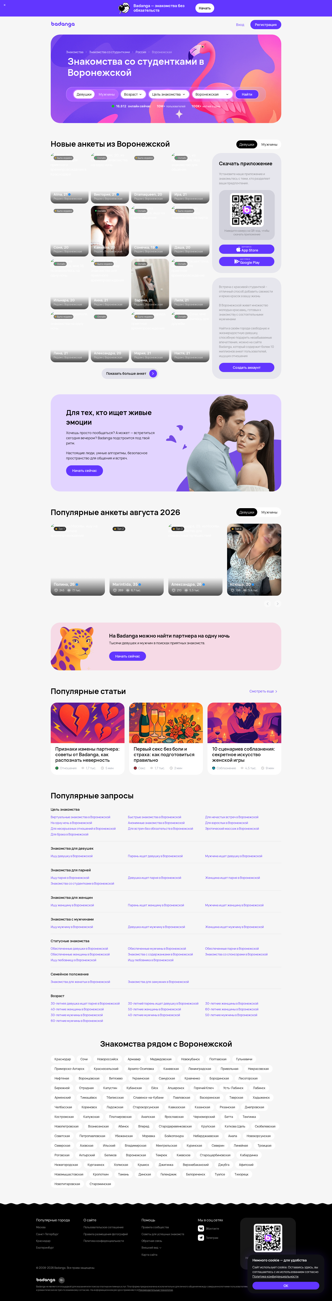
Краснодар (43, 1241)
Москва (41, 1227)
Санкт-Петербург (47, 1234)
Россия (141, 52)
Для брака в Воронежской (69, 834)
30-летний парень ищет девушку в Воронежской (163, 1003)
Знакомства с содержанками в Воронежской (160, 954)
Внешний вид (150, 1247)
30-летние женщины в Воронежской (231, 1003)
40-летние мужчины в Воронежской (154, 1015)
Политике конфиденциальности (275, 1276)
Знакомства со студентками (109, 52)
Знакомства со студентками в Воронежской (82, 883)
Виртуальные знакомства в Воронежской (80, 817)
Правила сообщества (155, 1227)
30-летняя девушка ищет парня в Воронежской (85, 1003)
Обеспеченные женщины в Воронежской (80, 954)
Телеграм (212, 1238)
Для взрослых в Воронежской (226, 823)
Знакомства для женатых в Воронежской (80, 982)
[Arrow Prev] (267, 603)
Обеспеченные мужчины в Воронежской (157, 948)
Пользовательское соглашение (104, 1227)
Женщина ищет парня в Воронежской (232, 878)
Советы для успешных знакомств (163, 1234)
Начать (205, 8)
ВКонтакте (212, 1228)
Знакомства (74, 52)
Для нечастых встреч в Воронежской (231, 817)
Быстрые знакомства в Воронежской (154, 817)
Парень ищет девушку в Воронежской (155, 856)
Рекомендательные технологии (156, 1290)
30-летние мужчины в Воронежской (77, 1015)
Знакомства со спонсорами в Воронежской (236, 954)
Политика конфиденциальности (104, 1241)
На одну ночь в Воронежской (71, 823)
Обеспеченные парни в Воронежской (232, 948)
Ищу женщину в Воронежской (72, 905)
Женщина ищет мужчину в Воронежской (234, 927)
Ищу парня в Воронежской (70, 878)
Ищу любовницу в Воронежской (73, 960)
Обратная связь (152, 1241)
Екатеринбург (45, 1247)
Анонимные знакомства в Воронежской (156, 823)
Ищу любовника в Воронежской (150, 960)
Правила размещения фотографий (106, 1234)
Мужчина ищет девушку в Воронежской (233, 856)
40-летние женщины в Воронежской (77, 1009)
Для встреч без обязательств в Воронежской (160, 828)
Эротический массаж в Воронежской (232, 828)
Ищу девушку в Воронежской (72, 856)
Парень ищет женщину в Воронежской (156, 905)
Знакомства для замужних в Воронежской (158, 982)
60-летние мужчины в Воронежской (77, 1021)
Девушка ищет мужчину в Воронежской (156, 927)
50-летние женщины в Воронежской (154, 1009)
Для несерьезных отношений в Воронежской (83, 828)
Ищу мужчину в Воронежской (72, 927)
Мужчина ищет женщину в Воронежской (234, 905)
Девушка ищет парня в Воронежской (154, 878)
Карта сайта (149, 1254)
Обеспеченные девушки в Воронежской (79, 948)
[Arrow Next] (277, 603)
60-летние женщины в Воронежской (231, 1009)
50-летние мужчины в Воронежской (231, 1015)
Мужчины (107, 94)
